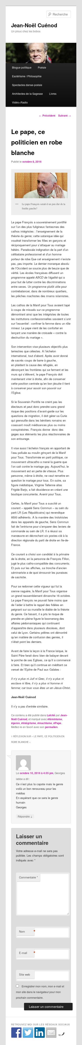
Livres (52, 93)
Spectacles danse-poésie (27, 85)
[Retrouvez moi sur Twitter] (28, 1032)
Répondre (25, 816)
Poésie (42, 67)
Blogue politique (21, 67)
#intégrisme (28, 723)
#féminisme (54, 719)
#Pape (57, 723)
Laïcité (51, 715)
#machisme (44, 723)
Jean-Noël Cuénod (34, 25)
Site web (24, 974)
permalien (51, 727)
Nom (26, 931)
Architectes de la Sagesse (27, 93)
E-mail (26, 952)
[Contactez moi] (51, 1032)
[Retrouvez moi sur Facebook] (16, 1032)
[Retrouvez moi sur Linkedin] (39, 1032)
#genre (15, 723)
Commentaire (28, 877)
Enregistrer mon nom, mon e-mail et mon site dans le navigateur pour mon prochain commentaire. (40, 992)
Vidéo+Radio (20, 102)
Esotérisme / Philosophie (27, 76)
